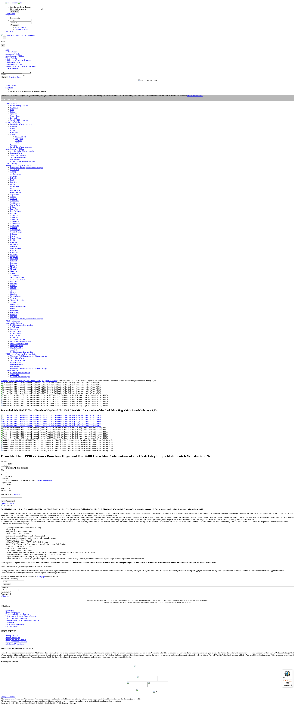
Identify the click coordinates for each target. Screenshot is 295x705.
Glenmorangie (15, 230)
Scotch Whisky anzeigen (19, 106)
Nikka (12, 135)
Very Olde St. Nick (17, 277)
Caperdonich (14, 195)
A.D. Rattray (15, 327)
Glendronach (15, 224)
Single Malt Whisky (17, 358)
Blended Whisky (16, 362)
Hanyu (12, 128)
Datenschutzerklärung (195, 96)
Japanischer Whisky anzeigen (21, 124)
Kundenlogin (10, 14)
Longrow (13, 265)
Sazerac (13, 288)
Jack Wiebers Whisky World (20, 342)
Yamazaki (13, 145)
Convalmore (14, 201)
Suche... (4, 77)
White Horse (14, 310)
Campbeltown (15, 116)
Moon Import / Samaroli (19, 344)
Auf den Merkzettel (8, 503)
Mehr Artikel (5, 596)
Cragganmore (15, 203)
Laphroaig (14, 257)
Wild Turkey (14, 304)
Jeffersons (13, 246)
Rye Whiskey (15, 159)
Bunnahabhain (15, 192)
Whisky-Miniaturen (13, 62)
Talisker (13, 298)
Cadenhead (14, 329)
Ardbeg (13, 172)
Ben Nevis (14, 182)
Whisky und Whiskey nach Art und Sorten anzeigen (29, 356)
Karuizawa (14, 132)
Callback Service (12, 626)
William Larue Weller (18, 306)
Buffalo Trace (15, 190)
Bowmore (13, 184)
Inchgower (14, 244)
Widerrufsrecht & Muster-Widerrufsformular (22, 616)
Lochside (13, 263)
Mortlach (13, 271)
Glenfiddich (14, 221)
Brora (12, 188)
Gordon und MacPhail (18, 339)
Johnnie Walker (15, 248)
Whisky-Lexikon (12, 636)
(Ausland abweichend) (44, 480)
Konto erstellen (20, 27)
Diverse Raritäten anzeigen (20, 373)
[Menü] (291, 670)
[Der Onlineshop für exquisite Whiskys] (18, 35)
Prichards (13, 284)
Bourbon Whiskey (17, 153)
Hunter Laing (15, 337)
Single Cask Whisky (17, 360)
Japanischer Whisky (13, 54)
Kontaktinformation (13, 612)
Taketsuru (18, 141)
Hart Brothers (15, 335)
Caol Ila (13, 197)
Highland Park (15, 238)
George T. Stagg (16, 232)
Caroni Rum (14, 375)
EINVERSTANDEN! (9, 100)
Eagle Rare (14, 209)
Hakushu (13, 126)
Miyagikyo (19, 139)
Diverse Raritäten (12, 68)
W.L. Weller (14, 313)
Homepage (41, 577)
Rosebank (13, 286)
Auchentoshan (15, 174)
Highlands (14, 108)
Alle (7, 50)
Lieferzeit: (4, 478)
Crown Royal (15, 205)
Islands (12, 112)
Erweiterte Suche (15, 77)
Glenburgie (14, 217)
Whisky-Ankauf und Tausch (16, 640)
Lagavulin (14, 255)
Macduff (13, 269)
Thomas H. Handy (17, 300)
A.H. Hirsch (14, 170)
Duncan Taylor (15, 333)
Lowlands (13, 118)
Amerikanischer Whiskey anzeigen (22, 151)
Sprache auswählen (17, 7)
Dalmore (13, 207)
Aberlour (13, 176)
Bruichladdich (15, 186)
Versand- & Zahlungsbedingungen (18, 614)
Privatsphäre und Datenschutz (16, 624)
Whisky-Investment (13, 638)
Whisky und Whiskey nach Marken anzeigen (26, 168)
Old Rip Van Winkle (17, 279)
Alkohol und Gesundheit (15, 644)
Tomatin (13, 302)
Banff (12, 180)
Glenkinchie (14, 226)
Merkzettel (9, 31)
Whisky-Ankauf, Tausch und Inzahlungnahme (22, 620)
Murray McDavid (16, 346)
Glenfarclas (14, 219)
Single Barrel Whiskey (18, 157)
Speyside (13, 114)
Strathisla (13, 294)
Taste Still (13, 350)
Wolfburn (13, 315)
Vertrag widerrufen (8, 697)
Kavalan (13, 250)
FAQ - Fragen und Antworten (16, 618)
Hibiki (12, 130)
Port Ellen (13, 282)
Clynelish (13, 199)
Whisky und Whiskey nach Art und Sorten (21, 66)
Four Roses (14, 213)
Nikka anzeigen (20, 137)
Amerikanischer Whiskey (15, 56)
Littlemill (13, 261)
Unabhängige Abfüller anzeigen (21, 325)
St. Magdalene (15, 296)
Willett (12, 308)
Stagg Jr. (13, 292)
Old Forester (14, 275)
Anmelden (7, 584)
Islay (12, 110)
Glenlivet (13, 228)
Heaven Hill (14, 242)
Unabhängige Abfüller (14, 64)
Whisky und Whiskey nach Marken (18, 60)
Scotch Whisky (11, 52)
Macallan (13, 267)
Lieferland (14, 9)
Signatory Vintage (16, 348)
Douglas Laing (15, 331)
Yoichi (17, 143)
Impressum (9, 610)
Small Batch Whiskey (18, 155)
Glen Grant (14, 215)
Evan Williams (15, 211)
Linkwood (14, 259)
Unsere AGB (10, 622)
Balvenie (13, 178)
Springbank (14, 290)
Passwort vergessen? (22, 29)
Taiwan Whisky (11, 58)
